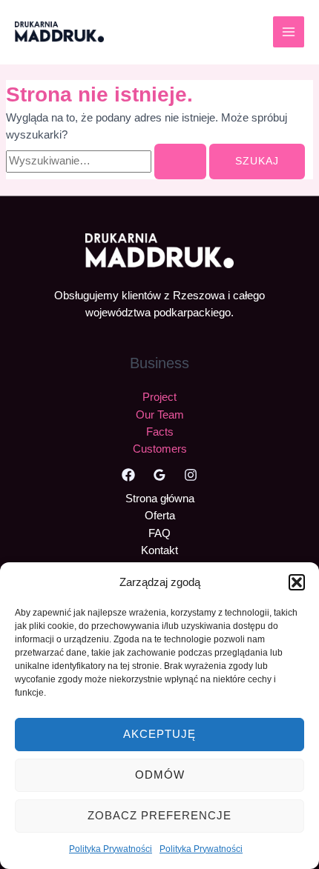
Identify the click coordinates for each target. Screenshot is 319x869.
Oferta (160, 516)
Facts (160, 432)
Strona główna (159, 499)
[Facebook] (128, 475)
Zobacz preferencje (159, 815)
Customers (160, 449)
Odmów (160, 774)
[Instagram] (190, 475)
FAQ (159, 533)
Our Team (160, 415)
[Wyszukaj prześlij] (180, 161)
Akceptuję (159, 734)
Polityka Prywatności (110, 849)
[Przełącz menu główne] (288, 31)
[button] (296, 582)
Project (159, 397)
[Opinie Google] (159, 475)
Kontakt (159, 550)
